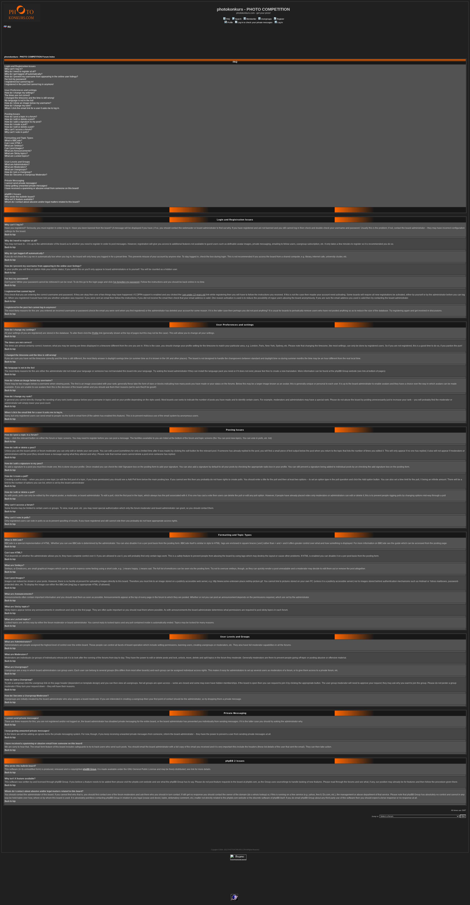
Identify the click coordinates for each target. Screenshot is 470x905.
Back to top (10, 234)
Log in (280, 22)
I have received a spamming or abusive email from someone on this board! (42, 188)
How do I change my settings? (20, 92)
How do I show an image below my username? (28, 103)
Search (238, 19)
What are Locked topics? (17, 156)
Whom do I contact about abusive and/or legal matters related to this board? (42, 202)
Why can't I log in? (14, 69)
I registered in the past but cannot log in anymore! (29, 84)
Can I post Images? (14, 148)
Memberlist (251, 19)
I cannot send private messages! (21, 183)
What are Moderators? (16, 167)
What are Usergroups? (16, 169)
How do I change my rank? (18, 105)
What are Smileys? (14, 145)
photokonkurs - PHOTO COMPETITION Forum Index (29, 57)
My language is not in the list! (19, 100)
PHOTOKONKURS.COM (237, 850)
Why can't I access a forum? (18, 129)
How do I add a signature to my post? (23, 122)
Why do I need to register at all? (20, 71)
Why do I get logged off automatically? (23, 74)
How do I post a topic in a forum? (21, 116)
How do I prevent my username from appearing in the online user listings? (41, 76)
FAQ (228, 19)
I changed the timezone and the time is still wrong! (29, 98)
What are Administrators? (17, 164)
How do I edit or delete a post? (20, 119)
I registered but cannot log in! (19, 81)
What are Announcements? (18, 151)
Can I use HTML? (13, 143)
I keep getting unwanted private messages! (26, 185)
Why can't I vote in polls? (17, 132)
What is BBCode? (13, 140)
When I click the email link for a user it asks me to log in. (32, 108)
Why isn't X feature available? (19, 199)
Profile (230, 22)
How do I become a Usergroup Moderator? (26, 174)
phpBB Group (89, 769)
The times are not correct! (17, 95)
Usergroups (266, 19)
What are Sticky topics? (16, 153)
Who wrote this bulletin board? (20, 196)
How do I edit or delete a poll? (19, 127)
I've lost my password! (15, 79)
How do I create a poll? (16, 124)
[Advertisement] (235, 43)
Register (280, 19)
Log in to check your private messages (255, 22)
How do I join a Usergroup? (18, 172)
